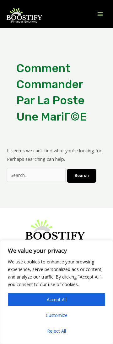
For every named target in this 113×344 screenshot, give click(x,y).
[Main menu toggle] (100, 14)
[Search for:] (37, 175)
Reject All (56, 331)
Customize (56, 315)
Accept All (57, 299)
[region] (56, 292)
